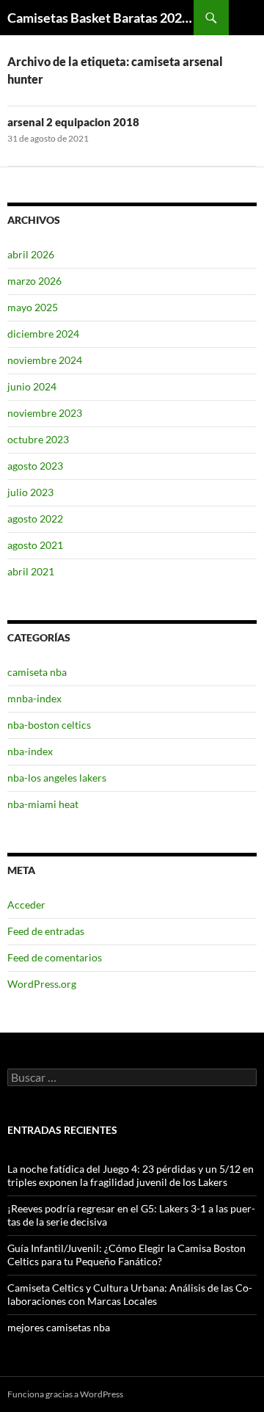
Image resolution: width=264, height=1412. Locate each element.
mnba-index (34, 698)
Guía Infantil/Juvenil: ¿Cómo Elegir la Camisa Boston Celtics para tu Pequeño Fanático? (126, 1254)
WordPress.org (41, 984)
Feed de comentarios (54, 957)
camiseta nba (37, 672)
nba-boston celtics (49, 724)
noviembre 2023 (44, 413)
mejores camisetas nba (58, 1327)
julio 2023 (30, 492)
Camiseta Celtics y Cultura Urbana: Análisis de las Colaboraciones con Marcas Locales (129, 1294)
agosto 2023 (35, 465)
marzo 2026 (34, 280)
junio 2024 (31, 386)
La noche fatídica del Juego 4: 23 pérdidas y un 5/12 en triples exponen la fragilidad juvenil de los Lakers (130, 1175)
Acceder (26, 904)
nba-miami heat (42, 804)
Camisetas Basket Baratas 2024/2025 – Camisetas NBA (100, 18)
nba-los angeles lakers (56, 777)
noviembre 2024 (44, 360)
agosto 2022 (35, 518)
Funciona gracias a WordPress (65, 1394)
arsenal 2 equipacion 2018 (73, 121)
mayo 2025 (32, 307)
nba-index (30, 751)
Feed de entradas (45, 931)
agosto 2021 (35, 545)
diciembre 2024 (43, 333)
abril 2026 (30, 254)
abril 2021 (30, 571)
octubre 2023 (38, 439)
